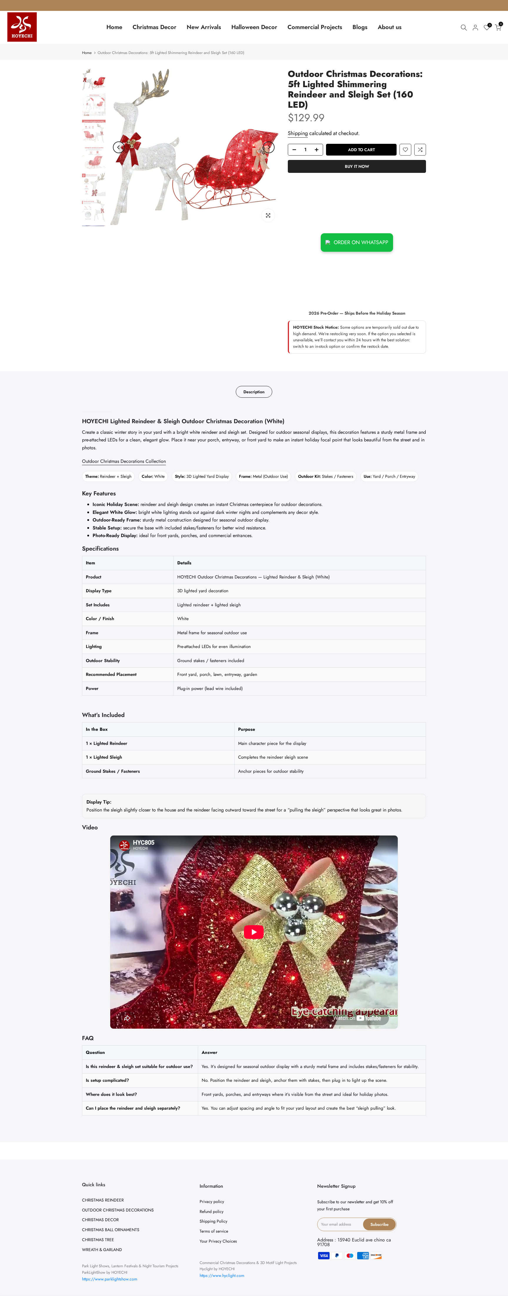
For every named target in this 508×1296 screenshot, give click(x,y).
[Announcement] (254, 5)
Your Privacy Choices (218, 1241)
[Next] (269, 147)
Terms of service (214, 1231)
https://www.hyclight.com (222, 1275)
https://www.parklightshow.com (109, 1279)
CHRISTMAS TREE (98, 1240)
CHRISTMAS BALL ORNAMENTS (110, 1230)
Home (114, 27)
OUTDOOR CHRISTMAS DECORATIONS (118, 1210)
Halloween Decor (254, 27)
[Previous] (119, 147)
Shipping (298, 133)
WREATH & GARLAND (102, 1250)
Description (254, 391)
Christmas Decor (154, 27)
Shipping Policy (213, 1221)
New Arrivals (204, 27)
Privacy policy (212, 1201)
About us (390, 27)
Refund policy (211, 1211)
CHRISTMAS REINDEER (103, 1200)
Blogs (359, 27)
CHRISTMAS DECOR (100, 1220)
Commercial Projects (315, 27)
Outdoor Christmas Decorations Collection (124, 461)
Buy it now (357, 166)
